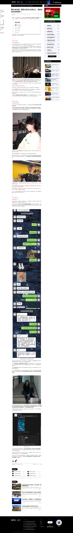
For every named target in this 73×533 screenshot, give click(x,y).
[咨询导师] (52, 18)
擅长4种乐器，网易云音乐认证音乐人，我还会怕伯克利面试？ (25, 5)
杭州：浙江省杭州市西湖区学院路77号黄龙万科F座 (30, 524)
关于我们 (41, 519)
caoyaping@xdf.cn (42, 526)
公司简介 (41, 521)
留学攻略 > (15, 5)
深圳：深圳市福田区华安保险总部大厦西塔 (29, 529)
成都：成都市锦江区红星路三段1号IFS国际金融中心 (30, 526)
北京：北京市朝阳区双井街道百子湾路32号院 (29, 521)
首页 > (13, 5)
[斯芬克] (16, 2)
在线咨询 (50, 522)
